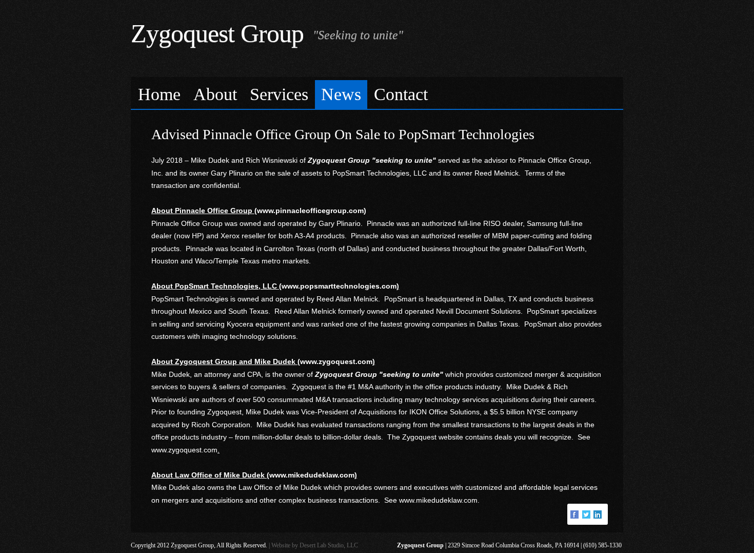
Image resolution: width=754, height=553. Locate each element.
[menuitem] (159, 94)
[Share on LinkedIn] (598, 514)
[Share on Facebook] (575, 514)
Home (159, 94)
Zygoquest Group (217, 33)
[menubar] (377, 93)
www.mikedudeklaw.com (438, 500)
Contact (401, 94)
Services (279, 94)
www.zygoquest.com (184, 450)
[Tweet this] (587, 514)
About (215, 94)
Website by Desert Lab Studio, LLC (314, 545)
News (341, 94)
